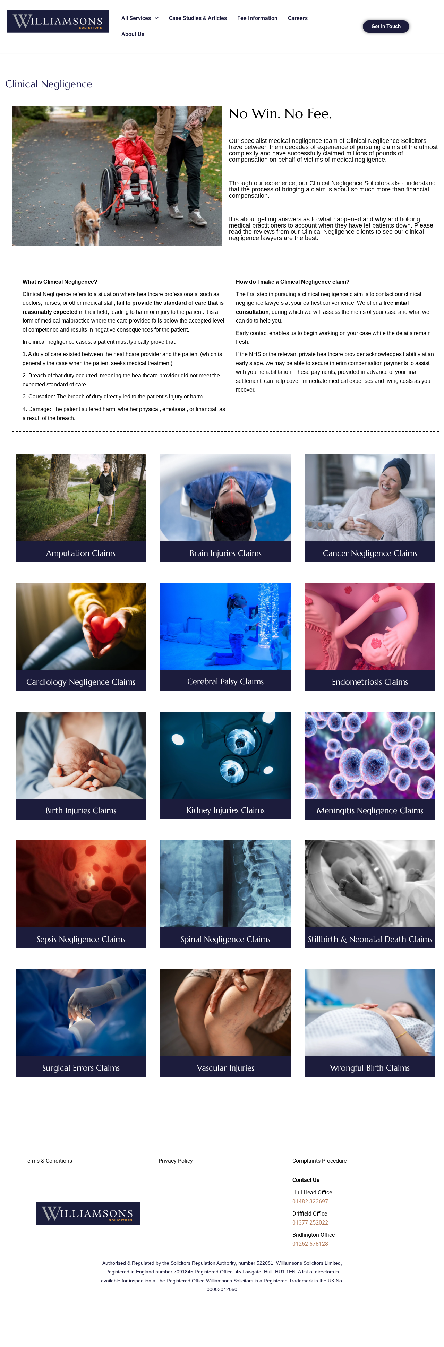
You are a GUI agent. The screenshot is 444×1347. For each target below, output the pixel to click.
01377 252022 (310, 1222)
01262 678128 (310, 1244)
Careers (298, 18)
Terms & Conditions (48, 1161)
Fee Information (257, 18)
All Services (136, 18)
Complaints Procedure (319, 1161)
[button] (140, 18)
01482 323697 (310, 1201)
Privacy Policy (176, 1161)
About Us (132, 34)
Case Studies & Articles (198, 18)
